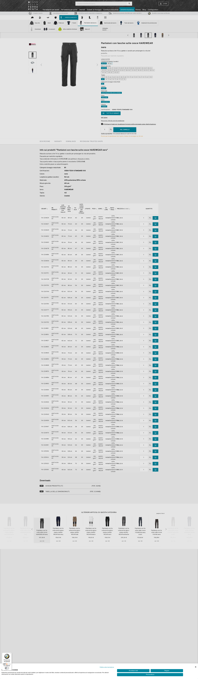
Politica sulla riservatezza (107, 667)
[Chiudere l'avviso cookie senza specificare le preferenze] (195, 667)
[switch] (7, 668)
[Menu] (10, 654)
